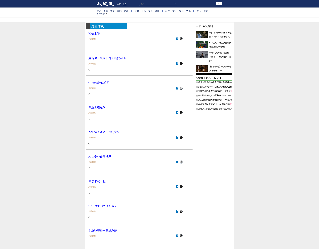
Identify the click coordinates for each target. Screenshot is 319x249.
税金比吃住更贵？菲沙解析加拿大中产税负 (217, 95)
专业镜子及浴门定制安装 (104, 132)
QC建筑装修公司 (99, 82)
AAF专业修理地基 (99, 156)
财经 (174, 10)
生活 (199, 10)
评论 (143, 10)
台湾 (126, 10)
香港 (112, 10)
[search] (158, 4)
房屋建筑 (92, 39)
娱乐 (181, 10)
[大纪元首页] (105, 3)
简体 (124, 3)
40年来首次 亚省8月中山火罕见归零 (214, 104)
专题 (150, 10)
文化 (188, 10)
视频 (157, 10)
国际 (119, 10)
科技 (167, 10)
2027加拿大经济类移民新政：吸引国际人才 (217, 100)
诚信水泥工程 (97, 181)
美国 (105, 10)
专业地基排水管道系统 (102, 230)
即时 (136, 10)
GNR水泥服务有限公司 (102, 206)
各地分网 (101, 13)
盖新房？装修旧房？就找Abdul (107, 58)
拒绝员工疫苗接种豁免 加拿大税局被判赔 (216, 109)
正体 (119, 3)
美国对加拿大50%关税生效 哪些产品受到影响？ (219, 87)
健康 (205, 10)
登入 (219, 3)
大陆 (99, 10)
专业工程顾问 (97, 107)
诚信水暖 (94, 33)
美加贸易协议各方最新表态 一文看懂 (214, 91)
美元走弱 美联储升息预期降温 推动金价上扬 (218, 82)
